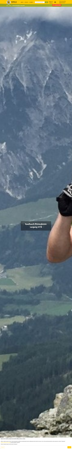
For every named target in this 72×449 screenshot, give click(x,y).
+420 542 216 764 (63, 1)
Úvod (7, 5)
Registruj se (51, 1)
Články (10, 5)
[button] (1, 226)
